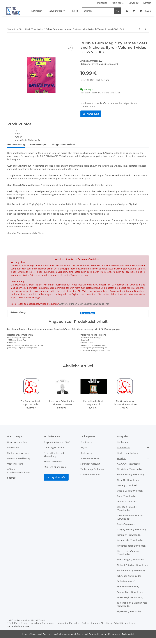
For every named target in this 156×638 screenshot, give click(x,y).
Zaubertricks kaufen (51, 634)
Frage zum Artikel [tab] (63, 144)
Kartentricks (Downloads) (129, 540)
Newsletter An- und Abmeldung (54, 455)
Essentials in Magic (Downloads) (126, 508)
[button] (127, 10)
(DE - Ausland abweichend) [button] (109, 92)
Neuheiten (122, 442)
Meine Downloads (53, 461)
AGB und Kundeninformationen (18, 471)
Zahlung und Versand (18, 453)
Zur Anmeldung (91, 113)
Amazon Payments (89, 458)
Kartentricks (81, 634)
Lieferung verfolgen (54, 447)
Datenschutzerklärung (18, 458)
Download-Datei (87, 313)
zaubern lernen (68, 634)
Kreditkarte (86, 442)
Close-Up (92, 634)
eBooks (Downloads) (127, 501)
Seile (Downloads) (126, 581)
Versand (105, 79)
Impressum (13, 447)
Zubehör (121, 458)
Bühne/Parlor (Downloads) (130, 474)
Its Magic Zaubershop (31, 634)
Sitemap (11, 477)
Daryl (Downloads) (126, 496)
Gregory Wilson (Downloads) (131, 529)
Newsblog (133, 2)
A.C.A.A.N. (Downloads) (128, 463)
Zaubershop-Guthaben (92, 469)
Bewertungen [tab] (38, 144)
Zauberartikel (128, 634)
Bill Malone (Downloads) (129, 469)
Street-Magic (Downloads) (105, 63)
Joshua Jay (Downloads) (128, 534)
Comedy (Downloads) (127, 485)
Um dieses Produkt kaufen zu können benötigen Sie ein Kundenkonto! (108, 105)
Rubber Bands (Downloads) (131, 570)
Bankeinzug (86, 453)
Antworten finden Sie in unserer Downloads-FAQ (84, 303)
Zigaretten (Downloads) (129, 611)
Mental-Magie (114, 634)
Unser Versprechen (17, 442)
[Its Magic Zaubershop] (13, 11)
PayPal (83, 447)
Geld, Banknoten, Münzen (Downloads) (130, 517)
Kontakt (147, 2)
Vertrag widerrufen (56, 477)
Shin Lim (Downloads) (128, 586)
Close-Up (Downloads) (128, 480)
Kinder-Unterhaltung (127, 453)
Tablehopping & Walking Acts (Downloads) (132, 604)
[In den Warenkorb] (9, 39)
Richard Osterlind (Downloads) (132, 565)
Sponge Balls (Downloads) (130, 592)
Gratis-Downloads (126, 524)
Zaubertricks (123, 447)
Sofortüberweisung (90, 463)
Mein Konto (118, 2)
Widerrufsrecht (15, 463)
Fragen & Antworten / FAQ (57, 442)
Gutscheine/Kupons (90, 474)
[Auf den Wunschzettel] (69, 48)
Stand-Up (102, 634)
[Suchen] (117, 10)
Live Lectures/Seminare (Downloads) (129, 553)
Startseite (102, 2)
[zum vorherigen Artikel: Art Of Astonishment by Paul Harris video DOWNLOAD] (139, 29)
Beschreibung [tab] (16, 144)
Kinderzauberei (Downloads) (131, 545)
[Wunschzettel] (133, 10)
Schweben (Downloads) (129, 575)
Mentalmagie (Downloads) (130, 559)
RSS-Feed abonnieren (55, 466)
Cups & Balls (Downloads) (130, 490)
